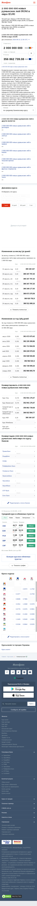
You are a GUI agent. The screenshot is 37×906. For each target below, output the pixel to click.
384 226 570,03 (29, 351)
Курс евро (5, 724)
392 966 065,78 (29, 371)
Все (5, 518)
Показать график (19, 565)
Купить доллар (6, 789)
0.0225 (32, 624)
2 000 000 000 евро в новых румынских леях (14, 66)
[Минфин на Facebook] (7, 672)
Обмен (31, 526)
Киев (11, 518)
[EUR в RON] (31, 53)
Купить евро (5, 791)
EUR (4, 531)
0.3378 (32, 604)
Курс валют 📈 (11, 656)
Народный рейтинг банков (9, 744)
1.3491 (32, 619)
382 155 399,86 (29, 341)
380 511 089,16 (29, 303)
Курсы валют (6, 649)
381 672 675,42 (29, 336)
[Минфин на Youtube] (30, 672)
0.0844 (25, 624)
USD (4, 526)
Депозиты (5, 735)
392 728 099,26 (29, 366)
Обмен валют (6, 782)
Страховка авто (6, 832)
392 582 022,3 (29, 361)
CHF (4, 546)
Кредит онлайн (6, 742)
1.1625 (18, 619)
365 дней (22, 205)
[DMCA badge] (18, 896)
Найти (31, 704)
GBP (4, 541)
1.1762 (32, 589)
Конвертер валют (7, 740)
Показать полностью (20, 309)
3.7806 (25, 599)
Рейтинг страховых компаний (10, 829)
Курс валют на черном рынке (10, 786)
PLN (4, 536)
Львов (17, 518)
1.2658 (25, 604)
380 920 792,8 (29, 298)
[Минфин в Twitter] (18, 672)
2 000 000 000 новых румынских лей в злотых (16, 135)
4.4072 (25, 589)
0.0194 (18, 624)
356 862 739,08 (29, 408)
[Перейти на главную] (6, 2)
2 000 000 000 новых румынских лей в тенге (16, 176)
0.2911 (18, 604)
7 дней (6, 205)
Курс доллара (6, 722)
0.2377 (18, 594)
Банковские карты (7, 728)
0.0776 (18, 609)
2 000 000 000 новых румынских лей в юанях (16, 151)
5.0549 (25, 619)
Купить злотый (6, 793)
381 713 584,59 (29, 346)
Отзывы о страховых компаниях (11, 827)
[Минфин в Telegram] (13, 672)
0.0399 (32, 614)
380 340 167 (30, 269)
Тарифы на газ (6, 737)
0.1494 (25, 614)
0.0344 (18, 614)
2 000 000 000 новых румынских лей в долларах (16, 126)
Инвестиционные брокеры (9, 731)
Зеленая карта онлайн (8, 825)
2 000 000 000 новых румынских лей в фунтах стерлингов (16, 168)
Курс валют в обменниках (9, 784)
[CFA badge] (28, 842)
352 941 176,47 (29, 398)
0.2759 (32, 594)
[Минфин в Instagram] (24, 672)
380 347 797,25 (29, 274)
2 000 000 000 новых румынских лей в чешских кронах (16, 159)
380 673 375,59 (29, 293)
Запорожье (26, 518)
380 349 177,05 (29, 289)
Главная (4, 656)
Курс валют (5, 720)
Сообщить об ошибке (18, 710)
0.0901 (32, 609)
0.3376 (25, 609)
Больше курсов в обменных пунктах (18, 558)
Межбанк (4, 733)
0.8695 (18, 599)
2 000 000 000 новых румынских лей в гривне (16, 143)
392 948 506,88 (29, 356)
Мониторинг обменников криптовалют (13, 746)
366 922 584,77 (29, 413)
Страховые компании (8, 834)
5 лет (31, 205)
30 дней (14, 205)
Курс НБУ (4, 726)
